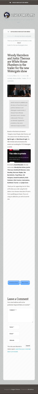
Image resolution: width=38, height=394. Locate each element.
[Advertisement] (22, 47)
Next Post (25, 282)
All (13, 36)
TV (27, 78)
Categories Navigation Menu (20, 31)
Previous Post (13, 282)
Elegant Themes (15, 389)
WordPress (31, 389)
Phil (14, 76)
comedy (9, 78)
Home (9, 36)
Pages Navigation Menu (20, 2)
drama (15, 78)
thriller (19, 78)
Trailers (24, 78)
